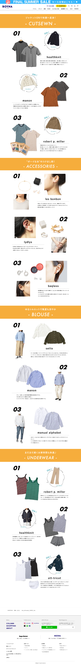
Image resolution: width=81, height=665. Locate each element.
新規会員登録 (27, 645)
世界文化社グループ (63, 649)
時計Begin (62, 647)
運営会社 (44, 645)
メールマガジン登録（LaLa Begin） (31, 649)
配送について (8, 646)
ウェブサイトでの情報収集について (49, 649)
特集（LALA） (17, 610)
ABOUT (9, 628)
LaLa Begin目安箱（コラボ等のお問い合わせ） (13, 654)
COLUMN (51, 6)
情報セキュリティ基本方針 (47, 647)
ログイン (26, 647)
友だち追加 (50, 627)
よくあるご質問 (9, 651)
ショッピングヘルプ (9, 643)
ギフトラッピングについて (11, 648)
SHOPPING (62, 6)
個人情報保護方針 (46, 651)
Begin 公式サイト (63, 645)
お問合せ (7, 657)
